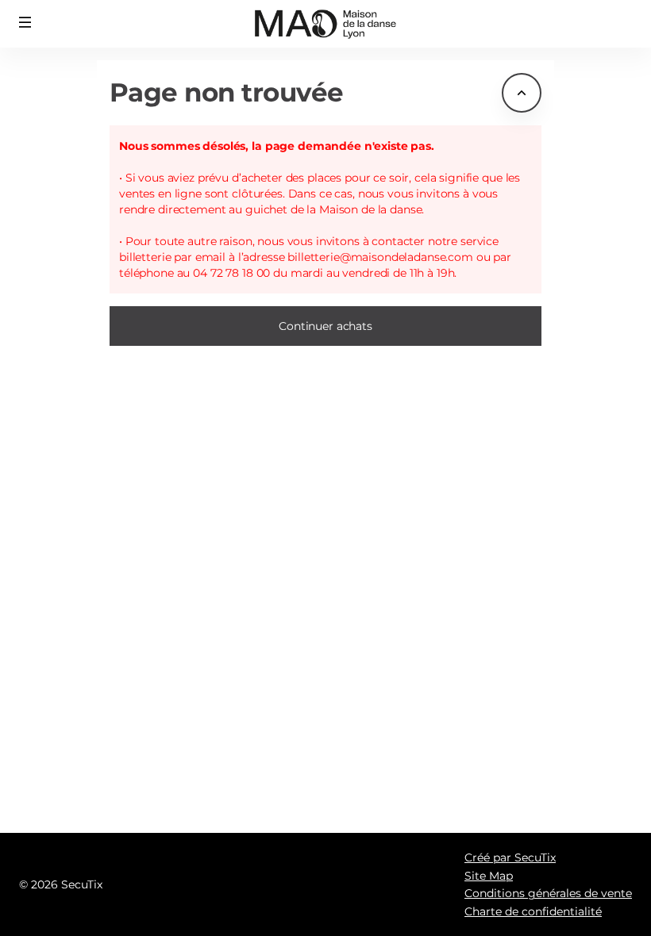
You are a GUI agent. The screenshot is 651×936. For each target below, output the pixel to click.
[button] (25, 22)
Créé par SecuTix (510, 857)
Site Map (488, 876)
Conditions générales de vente (548, 893)
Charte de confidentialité (533, 911)
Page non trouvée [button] (227, 92)
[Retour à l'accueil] (325, 23)
